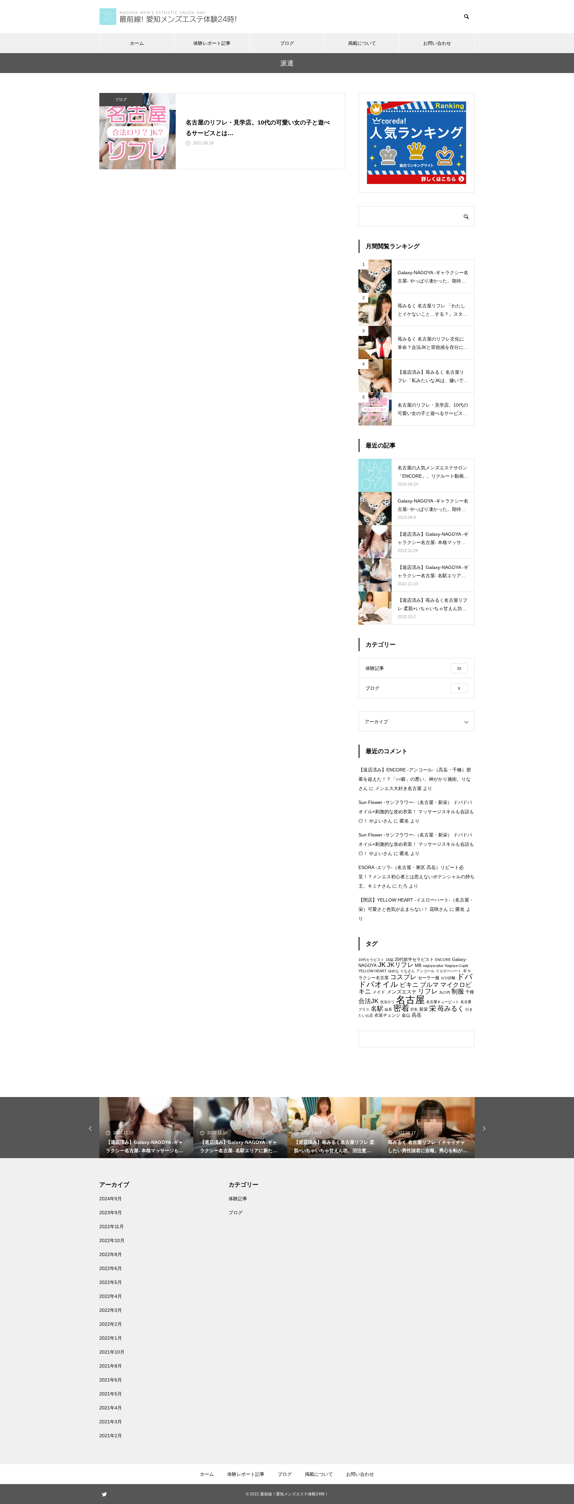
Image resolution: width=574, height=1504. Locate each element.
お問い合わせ (437, 43)
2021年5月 (110, 1393)
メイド (378, 991)
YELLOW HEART (372, 971)
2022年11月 (111, 1226)
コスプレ (403, 977)
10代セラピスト (371, 960)
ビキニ (409, 984)
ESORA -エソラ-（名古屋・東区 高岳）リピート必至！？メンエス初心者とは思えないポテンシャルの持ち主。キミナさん (416, 877)
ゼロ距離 (448, 978)
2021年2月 (110, 1435)
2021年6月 (110, 1380)
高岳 (417, 1015)
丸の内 (444, 992)
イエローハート (448, 971)
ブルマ (429, 984)
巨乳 (414, 1009)
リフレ (428, 991)
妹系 (388, 1009)
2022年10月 (112, 1240)
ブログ (287, 43)
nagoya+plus (433, 966)
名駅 (377, 1008)
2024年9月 (110, 1198)
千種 (469, 991)
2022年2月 (110, 1324)
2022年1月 (110, 1338)
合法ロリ (387, 1002)
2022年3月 (110, 1310)
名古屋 (410, 999)
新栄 (423, 1009)
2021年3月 (110, 1421)
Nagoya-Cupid (456, 966)
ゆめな (393, 971)
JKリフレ (400, 964)
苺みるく (450, 1008)
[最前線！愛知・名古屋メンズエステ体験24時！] (167, 16)
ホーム (137, 43)
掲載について (362, 43)
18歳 (389, 960)
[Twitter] (104, 1494)
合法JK (368, 1000)
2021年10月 (112, 1352)
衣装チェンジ (387, 1015)
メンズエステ (402, 991)
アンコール (425, 971)
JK (382, 964)
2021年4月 (110, 1407)
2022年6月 (110, 1268)
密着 (401, 1008)
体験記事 (238, 1198)
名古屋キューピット (442, 1002)
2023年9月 (110, 1212)
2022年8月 (110, 1254)
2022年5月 (110, 1282)
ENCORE (443, 960)
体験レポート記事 (212, 43)
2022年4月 (110, 1296)
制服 (457, 991)
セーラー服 (428, 977)
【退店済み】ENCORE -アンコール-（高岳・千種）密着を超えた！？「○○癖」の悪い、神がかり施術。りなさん (414, 779)
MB (418, 965)
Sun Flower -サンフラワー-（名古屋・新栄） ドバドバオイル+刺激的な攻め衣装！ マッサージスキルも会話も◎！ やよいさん (416, 812)
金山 (406, 1015)
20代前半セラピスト (414, 959)
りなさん (407, 971)
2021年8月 (110, 1366)
